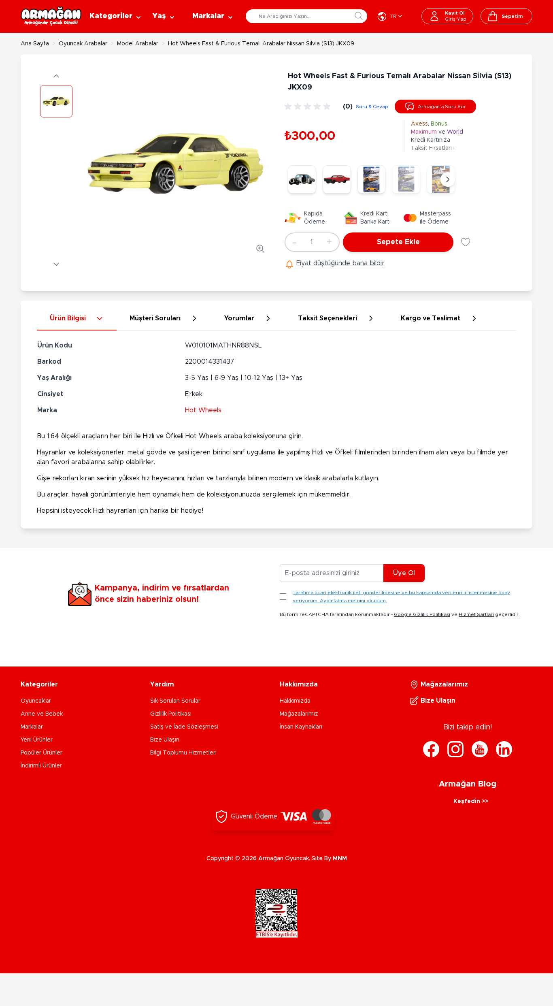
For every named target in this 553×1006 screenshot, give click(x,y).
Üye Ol (404, 573)
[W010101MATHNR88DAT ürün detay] (371, 179)
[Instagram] (455, 749)
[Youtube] (480, 749)
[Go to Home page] (51, 16)
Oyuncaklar (36, 701)
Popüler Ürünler (41, 753)
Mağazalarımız (299, 714)
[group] (309, 106)
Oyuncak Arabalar (83, 44)
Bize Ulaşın (164, 740)
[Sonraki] (447, 179)
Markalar (32, 727)
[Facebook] (431, 749)
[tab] (77, 318)
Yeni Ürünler (37, 740)
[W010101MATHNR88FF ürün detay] (337, 179)
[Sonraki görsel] (56, 264)
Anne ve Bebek (42, 714)
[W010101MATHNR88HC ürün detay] (406, 179)
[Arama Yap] (359, 16)
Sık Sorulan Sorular (175, 701)
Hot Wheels (203, 410)
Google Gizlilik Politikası (422, 614)
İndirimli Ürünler (41, 766)
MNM (340, 858)
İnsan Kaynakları (301, 727)
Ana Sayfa (35, 44)
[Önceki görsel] (56, 76)
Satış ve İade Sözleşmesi (184, 727)
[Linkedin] (504, 749)
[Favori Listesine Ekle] (465, 242)
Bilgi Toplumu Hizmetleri (183, 753)
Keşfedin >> (470, 801)
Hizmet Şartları (476, 614)
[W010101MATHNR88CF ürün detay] (302, 179)
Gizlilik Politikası (170, 714)
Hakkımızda (295, 701)
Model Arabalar (137, 44)
